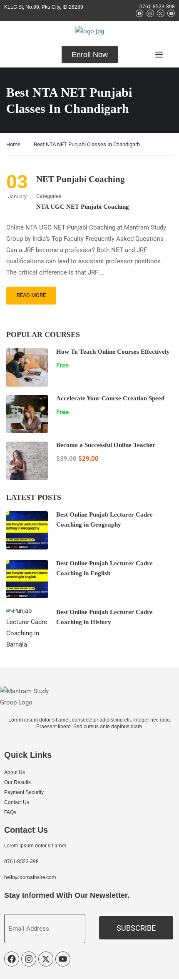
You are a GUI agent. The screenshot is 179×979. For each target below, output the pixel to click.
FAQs (10, 812)
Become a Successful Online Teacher (105, 445)
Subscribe (136, 928)
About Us (14, 772)
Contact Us (16, 802)
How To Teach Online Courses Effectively (113, 351)
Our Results (17, 782)
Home (13, 144)
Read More (31, 295)
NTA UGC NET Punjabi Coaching (82, 206)
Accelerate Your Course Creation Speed (110, 398)
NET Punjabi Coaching (80, 179)
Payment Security (24, 792)
